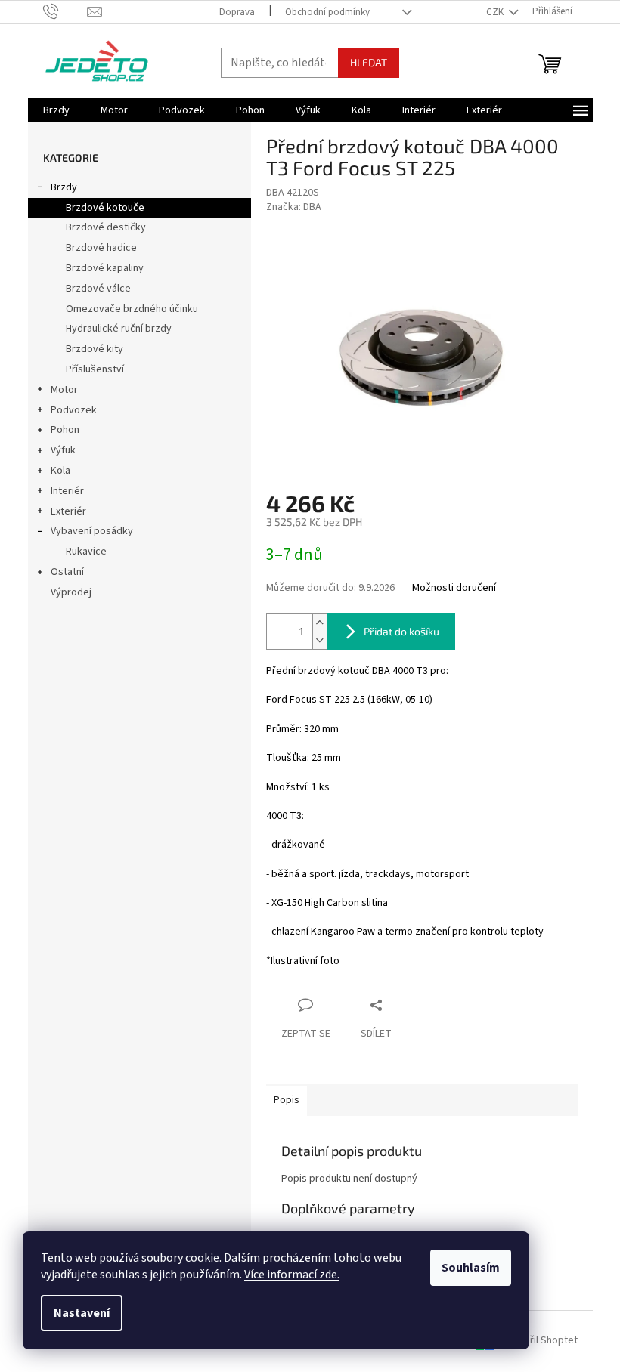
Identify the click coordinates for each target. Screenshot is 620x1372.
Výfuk (63, 450)
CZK (496, 12)
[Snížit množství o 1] (319, 640)
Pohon (65, 429)
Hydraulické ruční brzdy (119, 328)
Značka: (293, 207)
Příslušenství (95, 369)
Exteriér (68, 511)
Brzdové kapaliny (105, 268)
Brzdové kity (94, 349)
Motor (64, 389)
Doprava (237, 12)
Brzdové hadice (101, 247)
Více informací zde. (291, 1274)
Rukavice (86, 551)
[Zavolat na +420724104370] (65, 11)
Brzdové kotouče (105, 207)
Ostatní (67, 571)
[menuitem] (56, 110)
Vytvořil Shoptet (541, 1341)
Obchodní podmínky (327, 12)
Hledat (368, 62)
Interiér (67, 491)
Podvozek (74, 410)
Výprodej (71, 592)
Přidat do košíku (401, 631)
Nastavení (82, 1313)
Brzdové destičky (106, 227)
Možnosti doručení (454, 588)
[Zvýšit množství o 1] (319, 623)
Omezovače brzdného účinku (132, 309)
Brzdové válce (98, 288)
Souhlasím (471, 1267)
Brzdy (64, 187)
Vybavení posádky (92, 531)
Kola (60, 470)
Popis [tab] (286, 1100)
